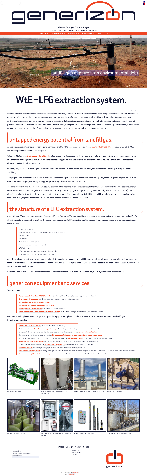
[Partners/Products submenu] (64, 33)
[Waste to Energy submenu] (93, 33)
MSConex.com (71, 474)
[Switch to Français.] (144, 4)
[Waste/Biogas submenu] (78, 33)
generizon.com (75, 472)
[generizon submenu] (47, 33)
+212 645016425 (16, 457)
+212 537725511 (34, 457)
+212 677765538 (25, 457)
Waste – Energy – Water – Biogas (73, 27)
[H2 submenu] (109, 33)
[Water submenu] (103, 33)
